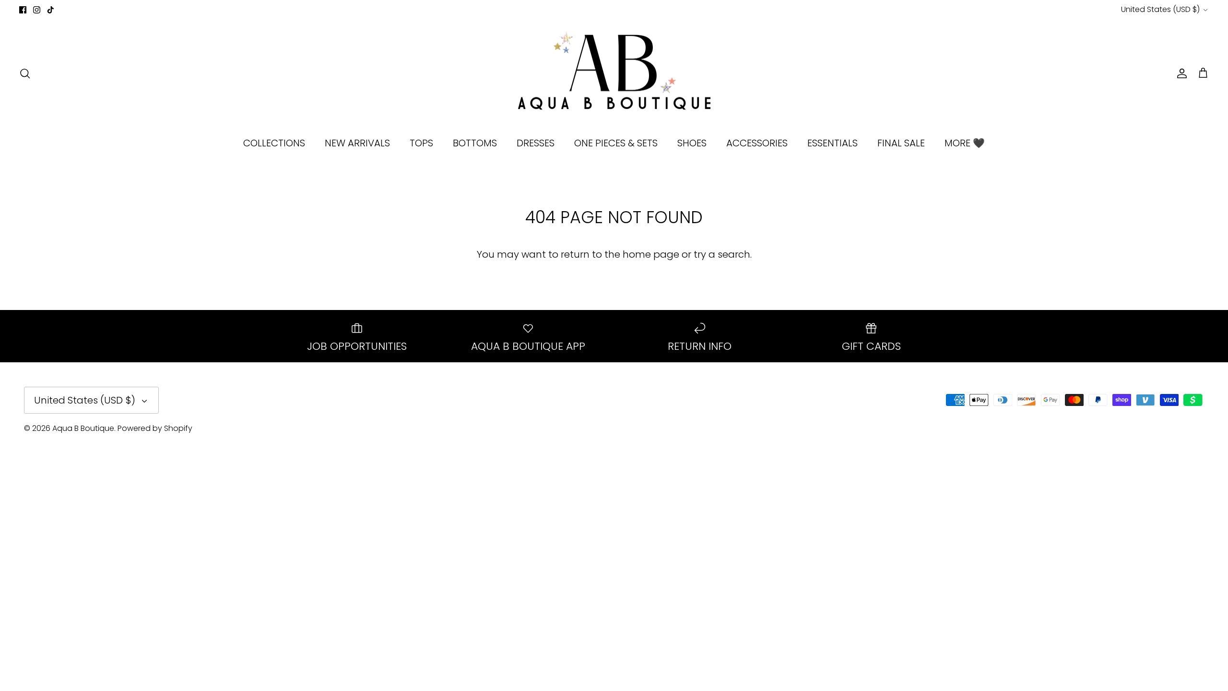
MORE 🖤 (965, 143)
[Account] (1180, 73)
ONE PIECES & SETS (616, 143)
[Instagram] (36, 9)
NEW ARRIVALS (357, 143)
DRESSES (536, 143)
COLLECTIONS (274, 143)
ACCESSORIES (757, 143)
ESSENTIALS (832, 143)
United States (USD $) (1160, 9)
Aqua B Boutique (83, 428)
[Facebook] (22, 9)
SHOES (692, 143)
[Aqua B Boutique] (614, 73)
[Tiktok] (50, 9)
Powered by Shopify (155, 428)
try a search (722, 254)
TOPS (421, 143)
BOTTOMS (475, 143)
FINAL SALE (901, 143)
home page (651, 254)
